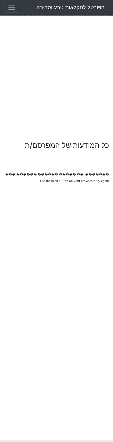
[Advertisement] (56, 78)
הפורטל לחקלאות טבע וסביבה (71, 7)
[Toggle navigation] (11, 7)
